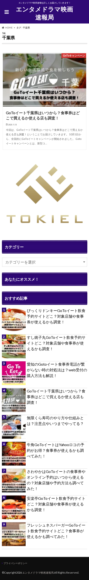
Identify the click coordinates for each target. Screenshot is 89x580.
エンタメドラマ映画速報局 (44, 13)
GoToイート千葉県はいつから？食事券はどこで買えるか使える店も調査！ (56, 397)
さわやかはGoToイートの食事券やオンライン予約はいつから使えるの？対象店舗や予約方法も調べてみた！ (56, 480)
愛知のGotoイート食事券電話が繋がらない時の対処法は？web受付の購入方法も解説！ (57, 370)
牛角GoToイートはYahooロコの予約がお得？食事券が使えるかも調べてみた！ (55, 450)
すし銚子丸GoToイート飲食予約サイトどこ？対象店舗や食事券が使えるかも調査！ (56, 343)
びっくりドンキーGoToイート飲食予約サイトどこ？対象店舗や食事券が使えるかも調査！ (56, 316)
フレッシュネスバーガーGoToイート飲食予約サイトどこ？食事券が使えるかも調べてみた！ (56, 531)
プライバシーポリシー (15, 563)
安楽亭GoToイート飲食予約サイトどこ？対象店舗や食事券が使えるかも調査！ (56, 504)
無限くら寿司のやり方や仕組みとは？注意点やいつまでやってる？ (55, 420)
